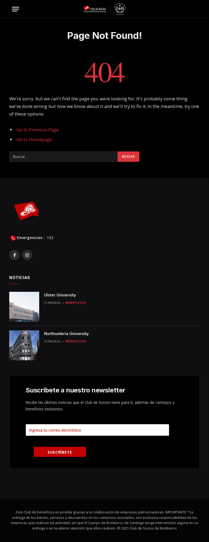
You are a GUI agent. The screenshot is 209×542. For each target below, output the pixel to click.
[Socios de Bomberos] (104, 9)
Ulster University (60, 295)
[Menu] (15, 9)
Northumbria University (66, 333)
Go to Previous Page (38, 129)
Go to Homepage (34, 139)
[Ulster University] (24, 307)
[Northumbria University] (24, 345)
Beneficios (76, 303)
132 (49, 237)
